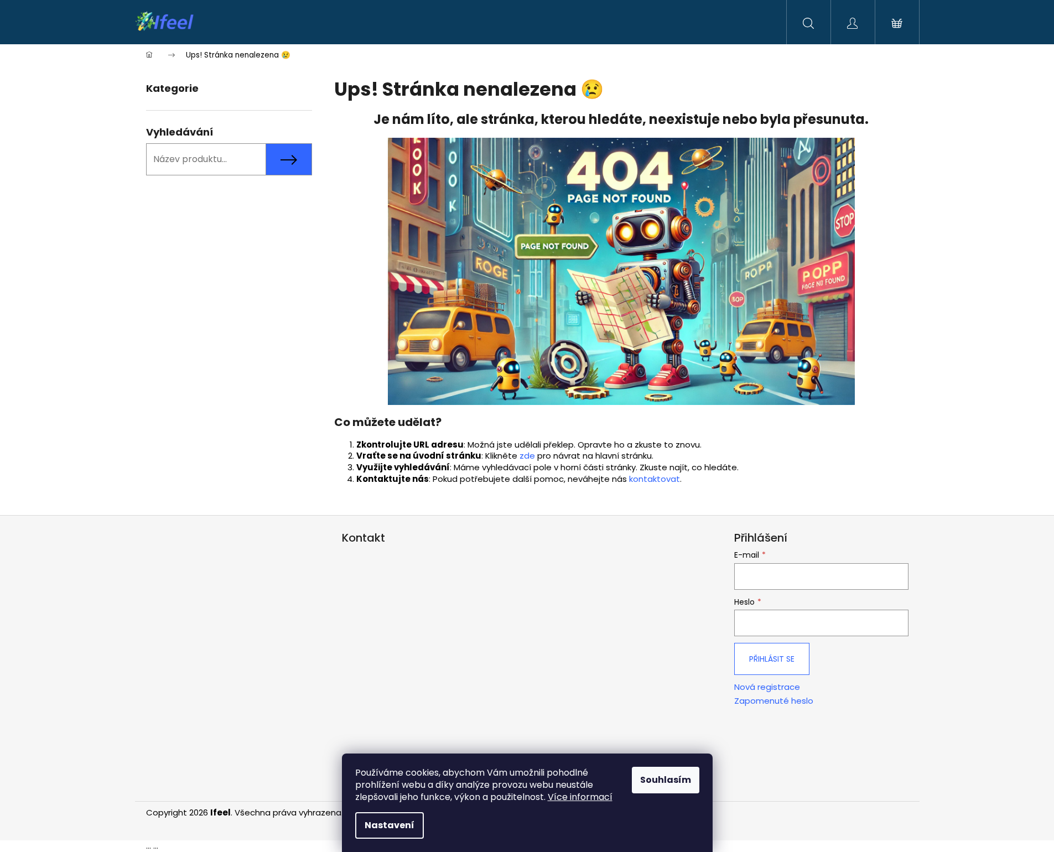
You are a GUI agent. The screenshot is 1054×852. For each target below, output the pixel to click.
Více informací (580, 797)
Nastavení (389, 825)
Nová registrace (767, 687)
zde (527, 455)
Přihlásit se (772, 658)
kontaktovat (654, 479)
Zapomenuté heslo (773, 700)
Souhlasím (665, 779)
